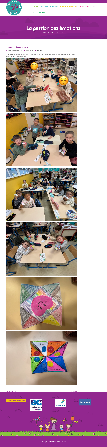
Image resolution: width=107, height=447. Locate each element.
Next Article (73, 391)
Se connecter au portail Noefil (16, 401)
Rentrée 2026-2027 (39, 13)
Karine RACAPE (30, 50)
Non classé (48, 33)
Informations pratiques (67, 6)
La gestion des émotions (17, 47)
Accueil (35, 6)
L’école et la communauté (49, 6)
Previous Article (11, 391)
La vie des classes (83, 6)
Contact (94, 6)
